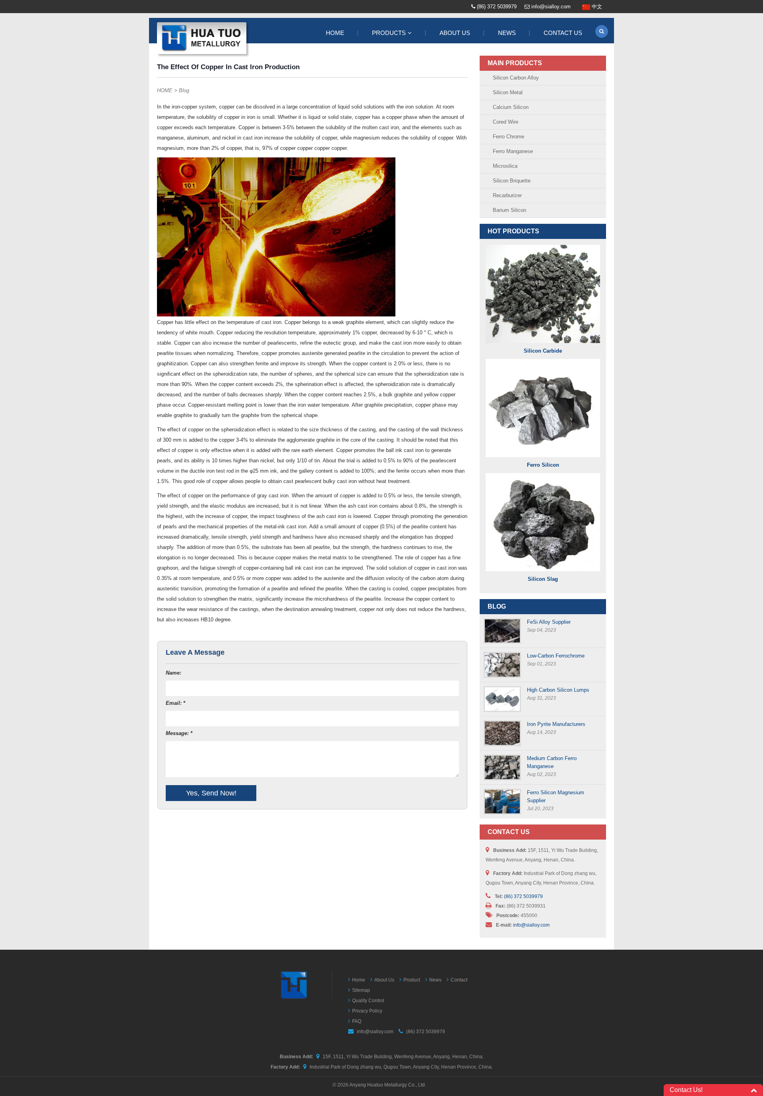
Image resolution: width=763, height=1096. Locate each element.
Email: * (175, 703)
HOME (164, 90)
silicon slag (543, 579)
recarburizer (507, 195)
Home (335, 32)
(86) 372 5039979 (497, 7)
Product (411, 980)
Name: (173, 673)
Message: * (179, 733)
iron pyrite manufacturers (556, 724)
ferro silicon (543, 465)
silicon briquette (512, 181)
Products (389, 32)
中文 (596, 7)
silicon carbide (543, 351)
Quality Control (368, 1000)
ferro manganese (513, 151)
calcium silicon (511, 107)
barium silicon (509, 210)
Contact (459, 980)
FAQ (356, 1021)
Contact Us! (686, 1089)
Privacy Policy (367, 1011)
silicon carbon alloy (516, 78)
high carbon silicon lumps (558, 690)
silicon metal (508, 92)
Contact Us (563, 32)
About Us (455, 32)
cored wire (505, 122)
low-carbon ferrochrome (556, 656)
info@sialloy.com (551, 7)
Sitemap (361, 990)
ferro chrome (508, 137)
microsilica (505, 166)
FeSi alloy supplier (549, 622)
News (507, 32)
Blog (184, 90)
